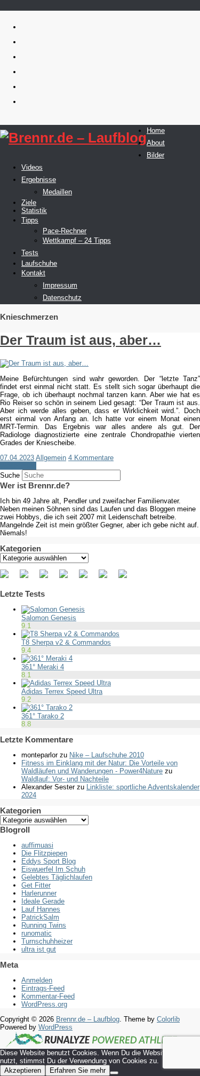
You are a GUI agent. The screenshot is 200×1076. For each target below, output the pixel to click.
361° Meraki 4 (42, 667)
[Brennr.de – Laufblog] (73, 138)
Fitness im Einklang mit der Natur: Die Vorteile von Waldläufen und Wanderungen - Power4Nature (99, 767)
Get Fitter (36, 885)
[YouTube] (87, 578)
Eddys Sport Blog (48, 861)
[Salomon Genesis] (53, 609)
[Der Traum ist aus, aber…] (44, 363)
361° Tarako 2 (42, 716)
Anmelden (36, 980)
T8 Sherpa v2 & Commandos (66, 642)
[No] (114, 1072)
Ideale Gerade (43, 901)
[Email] (126, 578)
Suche (10, 475)
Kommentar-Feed (48, 996)
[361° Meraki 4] (47, 658)
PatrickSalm (40, 917)
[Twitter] (28, 578)
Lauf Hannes (40, 909)
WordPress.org (44, 1004)
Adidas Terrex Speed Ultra (61, 691)
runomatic (36, 933)
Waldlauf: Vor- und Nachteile (65, 779)
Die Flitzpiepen (44, 853)
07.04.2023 (17, 458)
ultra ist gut (38, 949)
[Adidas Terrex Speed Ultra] (66, 683)
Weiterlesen (18, 466)
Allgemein (51, 458)
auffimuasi (37, 845)
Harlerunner (39, 893)
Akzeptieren (22, 1070)
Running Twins (43, 925)
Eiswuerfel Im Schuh (53, 869)
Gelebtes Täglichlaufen (56, 877)
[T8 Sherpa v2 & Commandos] (70, 634)
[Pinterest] (48, 578)
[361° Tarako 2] (47, 707)
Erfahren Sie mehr (78, 1070)
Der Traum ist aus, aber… (80, 340)
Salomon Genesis (48, 618)
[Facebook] (8, 578)
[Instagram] (107, 578)
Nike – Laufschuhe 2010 (106, 755)
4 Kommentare (91, 458)
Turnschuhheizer (47, 941)
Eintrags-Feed (43, 988)
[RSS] (67, 578)
